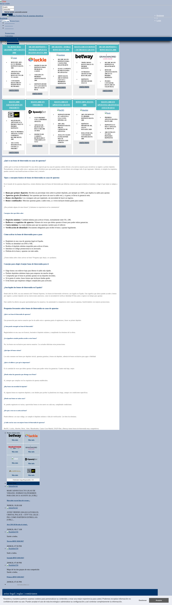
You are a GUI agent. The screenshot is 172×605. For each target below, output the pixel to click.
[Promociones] (10, 23)
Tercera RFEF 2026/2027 (15, 541)
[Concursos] (9, 25)
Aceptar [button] (159, 600)
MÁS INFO (14, 90)
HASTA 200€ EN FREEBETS (38, 103)
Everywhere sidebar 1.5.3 (23, 584)
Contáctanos (31, 593)
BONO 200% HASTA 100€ (84, 103)
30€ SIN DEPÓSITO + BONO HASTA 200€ (108, 48)
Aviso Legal (9, 593)
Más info (15, 440)
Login (159, 21)
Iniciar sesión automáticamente (15, 12)
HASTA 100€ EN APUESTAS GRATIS (61, 103)
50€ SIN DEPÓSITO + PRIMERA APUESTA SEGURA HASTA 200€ (37, 50)
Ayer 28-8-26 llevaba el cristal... (17, 524)
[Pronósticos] (9, 28)
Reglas (20, 593)
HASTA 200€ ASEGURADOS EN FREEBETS (14, 105)
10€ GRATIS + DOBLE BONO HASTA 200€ (61, 48)
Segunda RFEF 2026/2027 (15, 558)
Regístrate (160, 16)
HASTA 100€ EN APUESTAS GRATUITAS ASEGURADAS (108, 105)
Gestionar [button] (143, 600)
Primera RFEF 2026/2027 (15, 577)
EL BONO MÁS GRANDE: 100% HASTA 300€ (14, 50)
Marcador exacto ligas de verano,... (18, 500)
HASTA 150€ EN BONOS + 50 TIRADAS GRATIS (84, 48)
